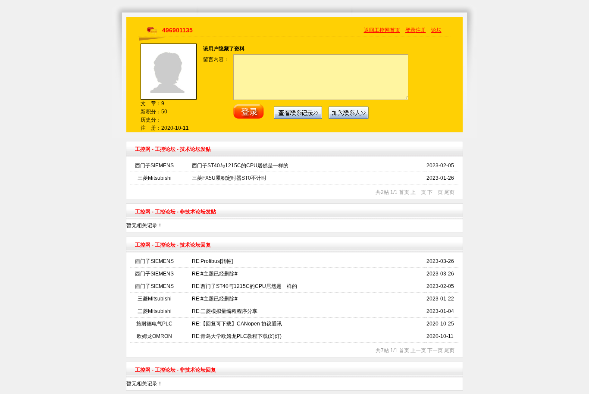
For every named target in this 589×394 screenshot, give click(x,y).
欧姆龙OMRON (154, 336)
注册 (421, 30)
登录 (410, 30)
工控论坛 (165, 149)
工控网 (142, 149)
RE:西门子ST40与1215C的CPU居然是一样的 (244, 286)
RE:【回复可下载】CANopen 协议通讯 (237, 324)
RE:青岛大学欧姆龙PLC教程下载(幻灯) (237, 336)
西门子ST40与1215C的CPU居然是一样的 (240, 166)
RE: (215, 274)
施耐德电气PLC (154, 324)
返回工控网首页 (382, 30)
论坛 (436, 30)
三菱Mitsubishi (155, 178)
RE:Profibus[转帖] (212, 261)
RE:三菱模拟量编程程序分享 (224, 311)
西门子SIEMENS (154, 166)
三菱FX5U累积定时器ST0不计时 (229, 178)
